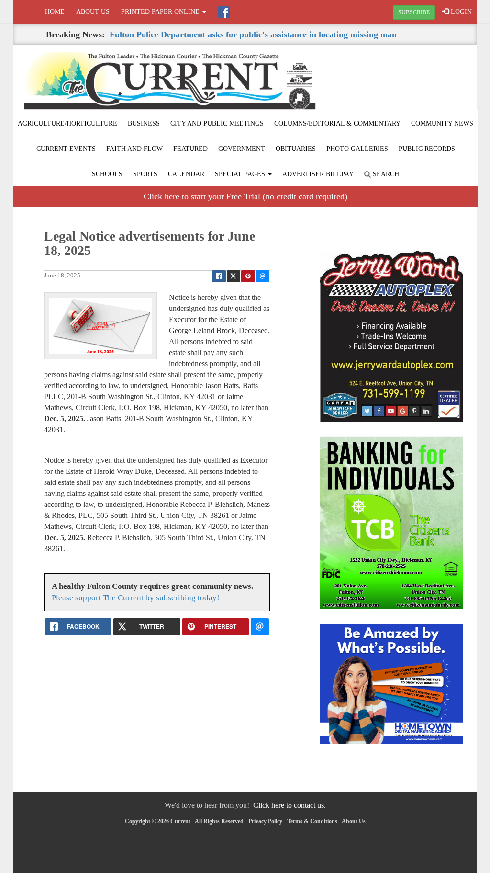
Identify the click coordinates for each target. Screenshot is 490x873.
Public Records (427, 148)
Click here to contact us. (289, 805)
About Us (93, 11)
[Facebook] (224, 12)
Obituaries (296, 148)
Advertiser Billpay (318, 174)
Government (241, 148)
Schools (107, 174)
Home (55, 11)
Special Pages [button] (241, 174)
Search (385, 174)
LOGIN (460, 11)
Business (144, 123)
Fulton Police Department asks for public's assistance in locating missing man (253, 34)
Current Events (66, 148)
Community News (442, 123)
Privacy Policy (265, 821)
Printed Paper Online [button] (161, 11)
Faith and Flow (134, 148)
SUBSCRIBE (414, 12)
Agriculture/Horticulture (67, 123)
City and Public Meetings (217, 123)
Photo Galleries (357, 148)
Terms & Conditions (312, 821)
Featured (190, 148)
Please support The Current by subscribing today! (136, 597)
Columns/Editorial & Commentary (337, 123)
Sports (145, 174)
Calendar (186, 174)
